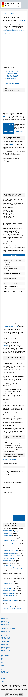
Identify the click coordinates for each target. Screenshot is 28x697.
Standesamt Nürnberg (5, 631)
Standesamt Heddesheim (9, 558)
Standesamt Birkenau (8, 576)
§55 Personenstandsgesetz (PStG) (11, 326)
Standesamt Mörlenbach (8, 588)
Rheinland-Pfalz (4, 672)
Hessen (12, 13)
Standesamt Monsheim (8, 591)
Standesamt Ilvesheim (8, 561)
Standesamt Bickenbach (8, 595)
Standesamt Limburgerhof (9, 593)
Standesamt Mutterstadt (8, 585)
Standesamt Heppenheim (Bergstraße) (12, 555)
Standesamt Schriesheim (9, 586)
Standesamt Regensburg (6, 648)
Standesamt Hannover (5, 619)
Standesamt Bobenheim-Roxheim (11, 531)
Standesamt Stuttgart (5, 624)
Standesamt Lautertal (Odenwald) (11, 600)
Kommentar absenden (18, 518)
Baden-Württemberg (5, 655)
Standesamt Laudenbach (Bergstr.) (11, 550)
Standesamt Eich (7, 581)
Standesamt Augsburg (5, 647)
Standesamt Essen (5, 630)
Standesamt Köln (4, 618)
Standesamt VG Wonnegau (9, 565)
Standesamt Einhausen (8, 538)
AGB (3, 686)
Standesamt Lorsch (7, 535)
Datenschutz (16, 685)
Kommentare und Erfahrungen (13, 80)
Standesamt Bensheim (8, 560)
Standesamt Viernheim (8, 537)
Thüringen (3, 681)
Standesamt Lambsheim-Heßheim (11, 547)
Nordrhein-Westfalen (5, 671)
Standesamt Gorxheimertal (9, 590)
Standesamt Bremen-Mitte (6, 627)
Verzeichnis (23, 686)
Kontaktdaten (6, 345)
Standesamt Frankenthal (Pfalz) (10, 540)
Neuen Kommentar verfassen (13, 81)
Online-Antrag (11, 144)
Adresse (4, 29)
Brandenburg (3, 659)
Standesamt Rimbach (8, 606)
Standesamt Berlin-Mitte (6, 621)
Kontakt (18, 686)
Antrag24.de (5, 13)
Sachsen (3, 677)
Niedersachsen (4, 669)
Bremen (2, 662)
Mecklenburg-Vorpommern (6, 666)
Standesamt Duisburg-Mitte (6, 640)
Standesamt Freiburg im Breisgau (8, 628)
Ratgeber (14, 688)
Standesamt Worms (7, 533)
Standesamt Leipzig (5, 622)
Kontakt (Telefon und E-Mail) (13, 71)
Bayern (2, 656)
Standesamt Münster (5, 641)
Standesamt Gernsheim (8, 571)
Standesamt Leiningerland (9, 605)
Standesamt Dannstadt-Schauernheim (12, 608)
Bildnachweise (23, 685)
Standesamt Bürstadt (8, 530)
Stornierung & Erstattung (10, 686)
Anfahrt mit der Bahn (21, 133)
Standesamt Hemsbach (8, 548)
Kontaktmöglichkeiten (12, 29)
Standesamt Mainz (5, 644)
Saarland (3, 674)
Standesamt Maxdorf (8, 583)
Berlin (2, 658)
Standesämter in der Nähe (12, 83)
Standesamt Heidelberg (6, 632)
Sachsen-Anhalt (4, 678)
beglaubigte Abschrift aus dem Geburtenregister (14, 354)
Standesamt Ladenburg (8, 567)
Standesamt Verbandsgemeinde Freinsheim (13, 601)
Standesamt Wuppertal (5, 637)
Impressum (10, 685)
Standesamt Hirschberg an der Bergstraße (13, 568)
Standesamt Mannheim (8, 542)
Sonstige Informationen (11, 78)
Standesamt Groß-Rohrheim (9, 553)
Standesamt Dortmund (5, 635)
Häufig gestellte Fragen (11, 73)
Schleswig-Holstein (5, 679)
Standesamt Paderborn (5, 650)
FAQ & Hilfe (4, 685)
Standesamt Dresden (5, 638)
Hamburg (3, 664)
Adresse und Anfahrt (11, 70)
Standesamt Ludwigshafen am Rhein (11, 543)
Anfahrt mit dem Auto (21, 131)
